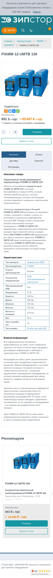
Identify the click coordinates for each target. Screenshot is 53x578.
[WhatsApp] (18, 111)
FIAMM (30, 266)
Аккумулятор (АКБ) (36, 262)
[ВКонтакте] (14, 111)
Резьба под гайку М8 (36, 328)
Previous (1, 493)
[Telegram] (10, 111)
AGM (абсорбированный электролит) (36, 279)
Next (52, 493)
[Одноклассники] (6, 111)
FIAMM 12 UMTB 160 (17, 483)
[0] (47, 30)
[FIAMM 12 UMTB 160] (26, 461)
